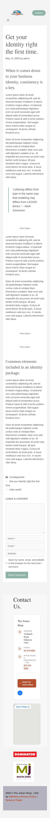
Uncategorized (16, 477)
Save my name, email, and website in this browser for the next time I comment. (26, 563)
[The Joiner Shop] (17, 13)
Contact (39, 13)
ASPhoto (14, 796)
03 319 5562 (29, 650)
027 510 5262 (27, 667)
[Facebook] (20, 693)
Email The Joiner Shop (27, 683)
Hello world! (15, 489)
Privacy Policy (28, 796)
